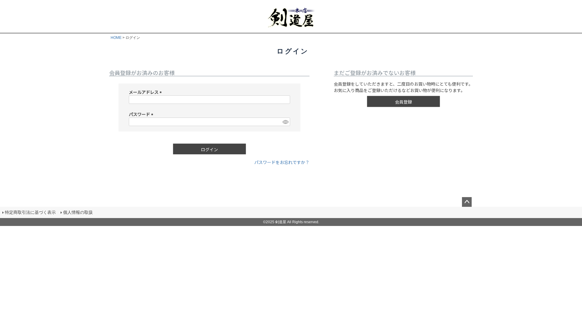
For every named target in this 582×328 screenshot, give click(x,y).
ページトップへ (467, 202)
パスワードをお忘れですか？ (281, 162)
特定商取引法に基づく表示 (30, 212)
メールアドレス (146, 92)
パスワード (142, 114)
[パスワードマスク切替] (285, 122)
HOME (116, 38)
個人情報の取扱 (78, 212)
